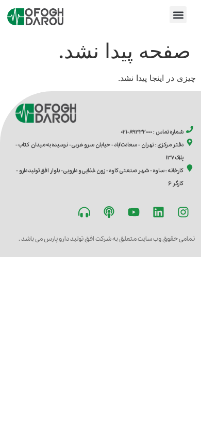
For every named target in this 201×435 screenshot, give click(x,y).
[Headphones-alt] (84, 212)
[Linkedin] (158, 212)
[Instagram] (183, 212)
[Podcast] (109, 212)
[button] (178, 14)
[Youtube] (133, 212)
